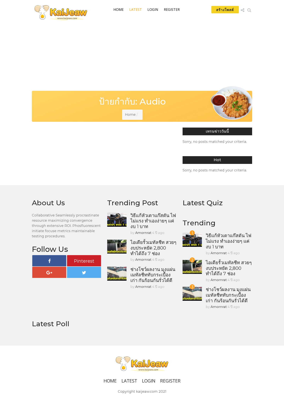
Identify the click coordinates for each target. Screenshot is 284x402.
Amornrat (143, 233)
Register (172, 9)
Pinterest (84, 261)
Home (118, 9)
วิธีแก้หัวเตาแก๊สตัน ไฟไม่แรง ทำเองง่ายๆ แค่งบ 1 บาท (153, 221)
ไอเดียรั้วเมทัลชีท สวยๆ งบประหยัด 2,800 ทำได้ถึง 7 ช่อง (153, 247)
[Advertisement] (142, 54)
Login (152, 9)
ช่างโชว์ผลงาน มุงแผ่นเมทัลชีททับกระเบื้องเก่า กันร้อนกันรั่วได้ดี (152, 275)
